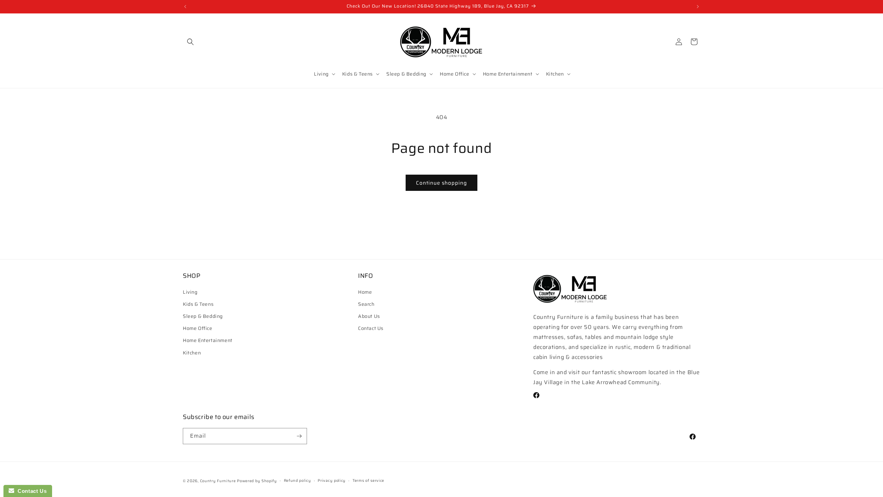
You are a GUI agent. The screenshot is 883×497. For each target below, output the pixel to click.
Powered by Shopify (257, 481)
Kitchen (192, 353)
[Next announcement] (697, 6)
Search (366, 304)
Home (365, 292)
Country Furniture (218, 481)
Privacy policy (332, 481)
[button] (190, 41)
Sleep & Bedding (203, 316)
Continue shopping (441, 183)
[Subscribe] (299, 436)
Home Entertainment (207, 340)
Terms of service (368, 481)
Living (190, 292)
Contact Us (371, 328)
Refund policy (297, 481)
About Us (369, 316)
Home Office (197, 328)
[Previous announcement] (185, 6)
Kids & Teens (198, 304)
